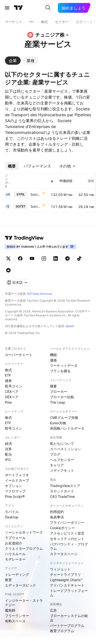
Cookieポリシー (62, 528)
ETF (8, 375)
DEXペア (11, 397)
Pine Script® (15, 496)
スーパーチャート (18, 355)
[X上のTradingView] (8, 258)
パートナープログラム (67, 625)
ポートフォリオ (17, 475)
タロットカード (62, 491)
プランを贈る (60, 371)
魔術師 (10, 610)
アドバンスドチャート (67, 585)
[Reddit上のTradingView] (8, 270)
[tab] (13, 60)
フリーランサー (17, 616)
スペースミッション (65, 449)
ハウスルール (15, 554)
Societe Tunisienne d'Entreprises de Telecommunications (36, 206)
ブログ (55, 454)
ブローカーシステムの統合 (69, 618)
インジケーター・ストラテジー (24, 602)
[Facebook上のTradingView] (20, 258)
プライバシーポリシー (67, 522)
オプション (13, 486)
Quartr (69, 326)
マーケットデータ (64, 365)
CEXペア (11, 391)
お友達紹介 (13, 543)
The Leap (57, 402)
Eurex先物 (58, 423)
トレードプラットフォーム (69, 593)
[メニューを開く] (7, 8)
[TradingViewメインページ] (24, 237)
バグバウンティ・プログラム (69, 546)
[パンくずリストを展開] (31, 22)
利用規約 (57, 512)
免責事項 (57, 517)
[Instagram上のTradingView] (43, 258)
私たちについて (62, 443)
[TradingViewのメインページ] (18, 7)
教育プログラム (62, 631)
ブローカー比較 (62, 397)
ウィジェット (60, 569)
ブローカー (58, 391)
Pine (8, 402)
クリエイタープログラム (24, 548)
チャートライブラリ (65, 574)
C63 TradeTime (62, 496)
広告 (53, 610)
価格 (53, 360)
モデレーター (15, 559)
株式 (8, 370)
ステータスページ (64, 554)
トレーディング (17, 574)
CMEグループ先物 (64, 417)
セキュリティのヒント (67, 539)
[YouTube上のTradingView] (32, 258)
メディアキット (62, 470)
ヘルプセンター (62, 460)
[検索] (48, 8)
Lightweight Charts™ (66, 580)
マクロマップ (15, 491)
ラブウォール (15, 538)
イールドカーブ (17, 480)
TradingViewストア (65, 486)
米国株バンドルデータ (67, 428)
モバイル (12, 512)
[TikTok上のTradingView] (79, 258)
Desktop (11, 517)
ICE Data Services (39, 293)
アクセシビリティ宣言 (67, 533)
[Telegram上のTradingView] (67, 258)
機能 (53, 355)
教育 (8, 580)
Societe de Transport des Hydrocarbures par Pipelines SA (36, 194)
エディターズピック (20, 585)
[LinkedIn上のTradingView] (55, 258)
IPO (8, 460)
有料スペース (15, 621)
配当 (8, 454)
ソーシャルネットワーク (24, 532)
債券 (8, 381)
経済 (8, 443)
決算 (8, 449)
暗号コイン (13, 386)
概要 (53, 386)
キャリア (57, 465)
